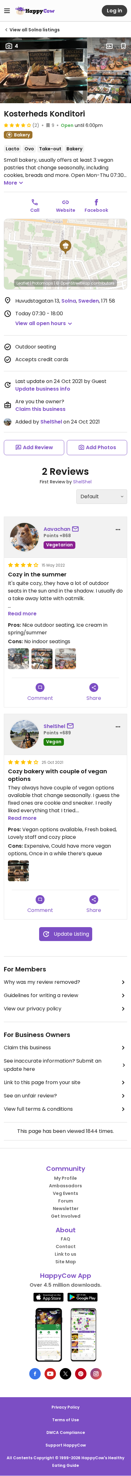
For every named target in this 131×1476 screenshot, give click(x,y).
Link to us (65, 1254)
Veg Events (65, 1193)
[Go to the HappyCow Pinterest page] (80, 1373)
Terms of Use (65, 1420)
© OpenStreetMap (73, 283)
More (10, 182)
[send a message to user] (76, 529)
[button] (65, 247)
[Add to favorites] (123, 46)
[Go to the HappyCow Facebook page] (35, 1373)
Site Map (65, 1262)
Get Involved (65, 1216)
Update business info (42, 389)
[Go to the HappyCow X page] (65, 1373)
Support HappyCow (65, 1445)
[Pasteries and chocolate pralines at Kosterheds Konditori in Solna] (109, 87)
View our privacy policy (32, 1008)
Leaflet (23, 283)
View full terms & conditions (38, 1109)
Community (65, 1168)
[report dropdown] (118, 529)
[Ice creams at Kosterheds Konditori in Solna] (18, 658)
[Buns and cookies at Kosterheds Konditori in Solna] (109, 53)
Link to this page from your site (42, 1082)
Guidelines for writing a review (41, 995)
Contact (66, 1246)
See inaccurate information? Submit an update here (52, 1065)
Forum (65, 1201)
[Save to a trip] (109, 46)
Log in (114, 10)
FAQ (65, 1239)
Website (65, 210)
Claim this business (40, 409)
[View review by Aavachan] (24, 537)
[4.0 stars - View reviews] (17, 125)
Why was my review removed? (42, 982)
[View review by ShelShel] (24, 734)
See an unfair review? (30, 1095)
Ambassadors (65, 1186)
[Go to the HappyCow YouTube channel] (50, 1373)
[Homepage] (35, 10)
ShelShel (51, 421)
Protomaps (42, 283)
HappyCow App (65, 1275)
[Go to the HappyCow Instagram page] (96, 1373)
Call (34, 210)
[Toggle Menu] (7, 11)
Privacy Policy (65, 1407)
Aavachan (57, 529)
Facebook (96, 210)
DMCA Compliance (65, 1432)
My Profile (65, 1178)
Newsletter (66, 1208)
